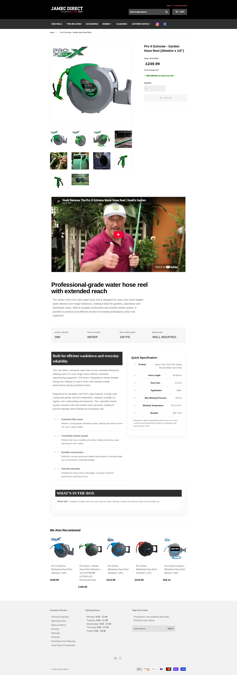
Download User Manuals (63, 641)
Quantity (147, 83)
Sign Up (170, 628)
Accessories (92, 24)
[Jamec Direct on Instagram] (120, 658)
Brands (106, 24)
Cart (181, 12)
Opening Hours (58, 621)
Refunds (55, 637)
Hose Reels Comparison (63, 645)
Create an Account (181, 5)
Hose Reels (56, 24)
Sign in (169, 5)
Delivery (55, 629)
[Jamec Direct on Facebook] (115, 658)
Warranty (55, 633)
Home (52, 32)
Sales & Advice (58, 625)
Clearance (121, 24)
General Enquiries (60, 617)
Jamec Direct (63, 669)
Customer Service (141, 24)
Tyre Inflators (74, 24)
